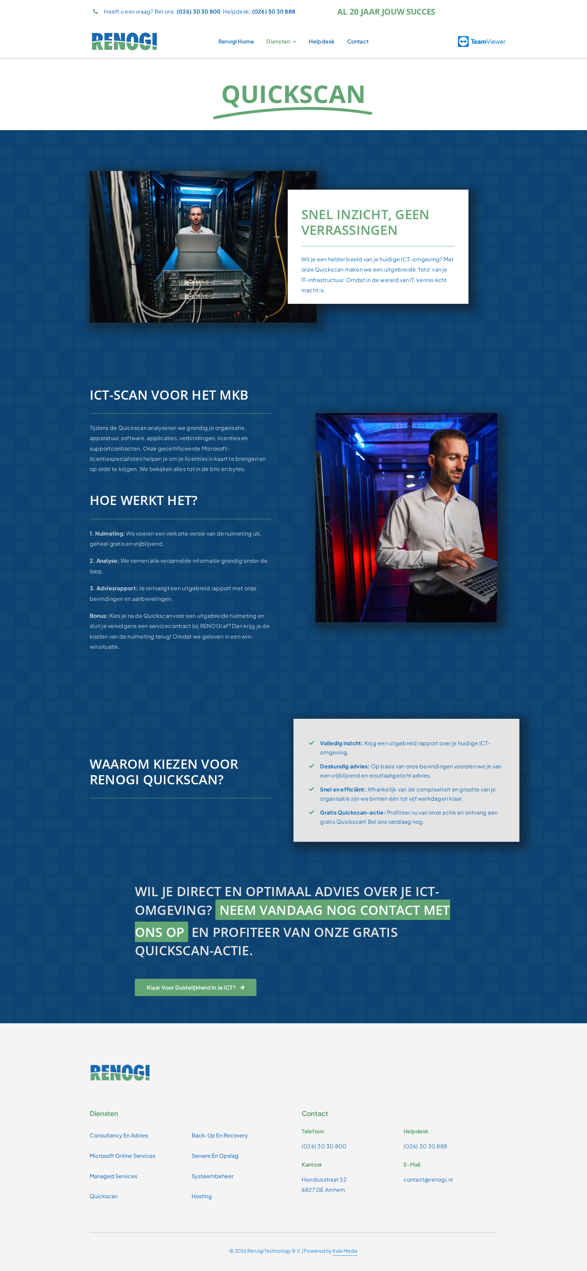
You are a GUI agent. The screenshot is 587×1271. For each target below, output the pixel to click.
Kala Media (345, 1251)
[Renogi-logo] (124, 34)
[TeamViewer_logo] (481, 38)
